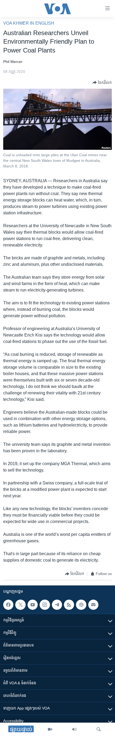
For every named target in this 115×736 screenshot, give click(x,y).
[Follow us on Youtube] (33, 605)
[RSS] (69, 605)
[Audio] (74, 729)
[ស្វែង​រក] (99, 729)
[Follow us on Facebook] (8, 605)
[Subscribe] (93, 605)
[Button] (102, 82)
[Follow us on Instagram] (45, 605)
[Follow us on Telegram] (57, 605)
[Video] (50, 729)
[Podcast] (81, 605)
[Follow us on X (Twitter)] (20, 605)
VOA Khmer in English (28, 23)
